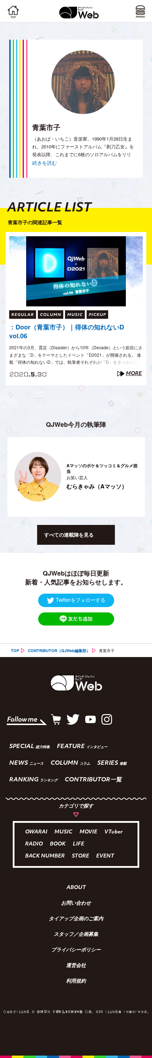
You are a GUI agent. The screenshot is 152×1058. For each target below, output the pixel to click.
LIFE (78, 844)
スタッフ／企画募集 (76, 934)
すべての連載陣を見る (69, 534)
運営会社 (76, 965)
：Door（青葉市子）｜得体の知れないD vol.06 (66, 331)
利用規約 (76, 981)
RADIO (34, 844)
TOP (15, 650)
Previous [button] (11, 477)
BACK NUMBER (45, 856)
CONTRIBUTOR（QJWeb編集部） (59, 650)
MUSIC (63, 832)
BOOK (58, 844)
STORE (80, 856)
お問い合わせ (76, 903)
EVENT (105, 856)
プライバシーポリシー (76, 950)
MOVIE (88, 832)
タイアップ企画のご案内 (76, 919)
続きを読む (44, 162)
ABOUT (76, 888)
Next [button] (136, 477)
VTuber (113, 832)
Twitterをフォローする (80, 599)
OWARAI (36, 832)
